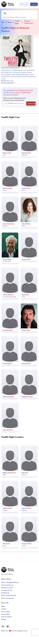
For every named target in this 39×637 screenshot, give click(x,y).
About (3, 606)
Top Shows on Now (7, 587)
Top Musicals (5, 593)
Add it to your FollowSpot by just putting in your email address (14, 99)
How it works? (5, 611)
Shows (10, 22)
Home (3, 22)
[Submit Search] (4, 13)
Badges (3, 619)
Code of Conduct (6, 617)
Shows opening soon (7, 598)
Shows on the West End (8, 595)
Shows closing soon (7, 585)
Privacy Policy (5, 614)
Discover (23, 4)
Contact (3, 609)
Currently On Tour (6, 590)
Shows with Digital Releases (10, 582)
